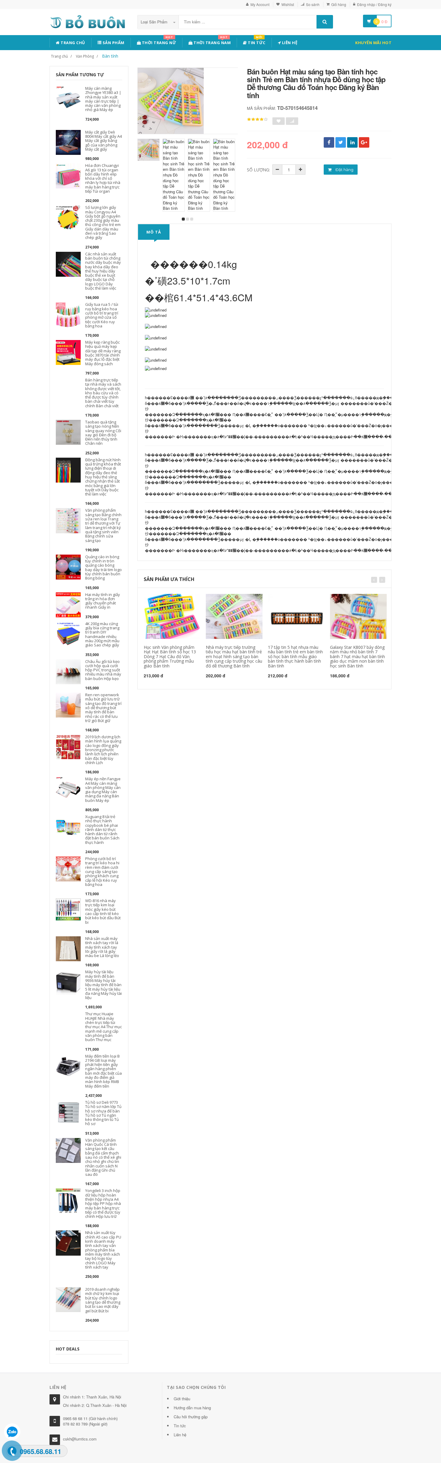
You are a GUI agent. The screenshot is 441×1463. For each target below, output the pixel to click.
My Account (259, 4)
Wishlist (287, 4)
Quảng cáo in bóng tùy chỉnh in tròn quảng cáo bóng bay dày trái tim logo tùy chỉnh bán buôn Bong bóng (103, 567)
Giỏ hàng (338, 4)
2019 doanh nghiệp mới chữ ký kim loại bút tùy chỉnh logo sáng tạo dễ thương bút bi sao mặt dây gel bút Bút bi (102, 1300)
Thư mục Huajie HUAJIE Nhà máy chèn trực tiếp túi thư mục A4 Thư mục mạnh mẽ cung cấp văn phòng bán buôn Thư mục (103, 1026)
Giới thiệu (182, 1398)
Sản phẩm (112, 42)
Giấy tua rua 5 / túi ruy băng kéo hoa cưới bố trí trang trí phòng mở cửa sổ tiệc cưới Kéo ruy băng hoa (101, 315)
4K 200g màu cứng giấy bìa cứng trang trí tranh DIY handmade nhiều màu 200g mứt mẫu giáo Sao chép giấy (102, 634)
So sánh (313, 4)
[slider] (257, 119)
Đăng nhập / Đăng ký (374, 4)
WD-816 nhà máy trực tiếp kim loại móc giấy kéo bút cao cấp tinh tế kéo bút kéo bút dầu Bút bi (103, 911)
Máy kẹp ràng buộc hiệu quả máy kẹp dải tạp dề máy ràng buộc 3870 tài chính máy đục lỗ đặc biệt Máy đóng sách (103, 352)
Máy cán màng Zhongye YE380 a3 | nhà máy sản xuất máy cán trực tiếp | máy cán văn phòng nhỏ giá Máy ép (103, 99)
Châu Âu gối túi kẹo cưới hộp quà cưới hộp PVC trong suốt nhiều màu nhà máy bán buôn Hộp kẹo (103, 670)
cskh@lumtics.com (80, 1439)
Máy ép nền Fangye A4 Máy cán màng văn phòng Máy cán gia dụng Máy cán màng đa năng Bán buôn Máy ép (103, 789)
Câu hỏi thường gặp (191, 1416)
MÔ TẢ (153, 232)
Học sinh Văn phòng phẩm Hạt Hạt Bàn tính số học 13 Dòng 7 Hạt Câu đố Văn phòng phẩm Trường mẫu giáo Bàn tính (170, 656)
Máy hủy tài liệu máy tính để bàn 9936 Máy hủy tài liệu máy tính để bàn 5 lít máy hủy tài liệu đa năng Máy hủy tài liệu (103, 984)
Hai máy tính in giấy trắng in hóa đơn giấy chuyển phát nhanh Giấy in (102, 601)
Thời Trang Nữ (158, 41)
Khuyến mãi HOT (373, 42)
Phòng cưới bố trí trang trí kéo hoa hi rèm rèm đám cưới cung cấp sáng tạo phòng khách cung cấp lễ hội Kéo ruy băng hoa (102, 871)
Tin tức (256, 41)
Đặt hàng (343, 169)
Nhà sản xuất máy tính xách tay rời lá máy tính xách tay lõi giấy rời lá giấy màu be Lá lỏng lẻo (102, 947)
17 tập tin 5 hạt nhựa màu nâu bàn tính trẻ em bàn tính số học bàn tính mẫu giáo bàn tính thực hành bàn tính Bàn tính (295, 656)
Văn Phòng (85, 56)
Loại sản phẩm (155, 22)
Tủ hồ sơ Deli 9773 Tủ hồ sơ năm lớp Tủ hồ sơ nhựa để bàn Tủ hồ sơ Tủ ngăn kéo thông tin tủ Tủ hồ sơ (103, 1113)
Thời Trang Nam (212, 41)
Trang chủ (72, 42)
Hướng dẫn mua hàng (192, 1407)
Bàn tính (110, 56)
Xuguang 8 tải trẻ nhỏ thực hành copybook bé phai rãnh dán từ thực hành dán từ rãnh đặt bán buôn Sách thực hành (102, 829)
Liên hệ (289, 42)
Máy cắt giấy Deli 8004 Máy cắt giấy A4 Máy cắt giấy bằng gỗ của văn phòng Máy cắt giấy (103, 140)
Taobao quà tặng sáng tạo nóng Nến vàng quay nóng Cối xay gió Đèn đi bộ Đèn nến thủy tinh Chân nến (103, 432)
